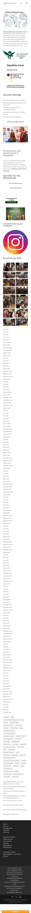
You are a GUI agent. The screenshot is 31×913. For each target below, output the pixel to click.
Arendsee (6, 728)
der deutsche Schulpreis (9, 733)
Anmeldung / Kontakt (9, 852)
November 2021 (7, 460)
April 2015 (6, 649)
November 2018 (7, 544)
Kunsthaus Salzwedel (9, 752)
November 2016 (7, 607)
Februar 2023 (7, 424)
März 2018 (6, 565)
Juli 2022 (5, 439)
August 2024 (6, 379)
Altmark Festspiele (14, 722)
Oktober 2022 (7, 434)
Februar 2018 (7, 568)
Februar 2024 (7, 392)
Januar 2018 (6, 570)
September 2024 (8, 376)
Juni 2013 (5, 707)
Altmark (6, 722)
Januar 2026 (6, 345)
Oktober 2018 (7, 547)
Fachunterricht (7, 841)
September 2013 (8, 699)
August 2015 (6, 641)
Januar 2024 (6, 395)
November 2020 (7, 487)
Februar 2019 (7, 536)
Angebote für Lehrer (9, 725)
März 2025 (6, 366)
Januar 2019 (6, 539)
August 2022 (6, 437)
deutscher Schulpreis (9, 736)
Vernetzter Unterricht (9, 837)
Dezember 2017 (7, 573)
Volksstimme (15, 776)
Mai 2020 (5, 502)
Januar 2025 (6, 368)
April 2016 (6, 620)
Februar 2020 (7, 510)
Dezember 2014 (7, 660)
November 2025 (7, 350)
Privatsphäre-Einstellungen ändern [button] (14, 886)
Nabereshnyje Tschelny (9, 758)
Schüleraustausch (8, 768)
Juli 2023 (5, 410)
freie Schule (18, 739)
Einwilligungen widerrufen (10, 814)
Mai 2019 (5, 528)
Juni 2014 (5, 675)
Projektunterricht (8, 839)
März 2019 (6, 534)
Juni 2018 (5, 557)
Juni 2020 (5, 500)
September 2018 (8, 550)
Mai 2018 (5, 560)
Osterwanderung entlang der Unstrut (15, 32)
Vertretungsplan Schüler (14, 870)
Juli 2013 (5, 704)
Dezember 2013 (7, 691)
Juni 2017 (5, 589)
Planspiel (24, 760)
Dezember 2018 (7, 542)
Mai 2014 (5, 678)
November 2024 (7, 371)
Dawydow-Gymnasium (9, 730)
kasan (5, 749)
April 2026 (6, 337)
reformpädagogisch (8, 763)
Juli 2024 (5, 382)
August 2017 (6, 584)
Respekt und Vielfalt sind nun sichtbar (14, 100)
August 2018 (6, 552)
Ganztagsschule (16, 741)
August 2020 (6, 494)
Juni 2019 (5, 526)
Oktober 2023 (7, 403)
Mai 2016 (5, 618)
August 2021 (6, 468)
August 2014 (6, 670)
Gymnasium (23, 744)
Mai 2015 (5, 647)
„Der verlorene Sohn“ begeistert (12, 117)
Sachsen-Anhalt (7, 766)
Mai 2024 (5, 387)
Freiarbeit (6, 843)
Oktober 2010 (7, 712)
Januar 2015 (6, 657)
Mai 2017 (5, 591)
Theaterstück (7, 776)
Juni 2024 (5, 384)
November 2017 (7, 576)
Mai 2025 (5, 361)
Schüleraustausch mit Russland (11, 771)
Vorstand (5, 856)
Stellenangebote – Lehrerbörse (12, 854)
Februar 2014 (7, 686)
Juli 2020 (5, 497)
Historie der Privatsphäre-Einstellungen (14, 809)
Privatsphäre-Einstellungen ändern (13, 805)
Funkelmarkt (7, 741)
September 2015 (8, 639)
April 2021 (6, 476)
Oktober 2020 (7, 489)
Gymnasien (15, 744)
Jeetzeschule (20, 747)
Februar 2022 (7, 452)
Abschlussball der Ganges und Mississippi (14, 720)
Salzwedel (15, 766)
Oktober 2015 (7, 636)
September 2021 (8, 466)
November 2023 (7, 400)
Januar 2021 (6, 481)
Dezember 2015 (7, 631)
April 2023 (6, 418)
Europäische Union (20, 736)
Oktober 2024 (7, 374)
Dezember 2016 (7, 605)
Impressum (14, 876)
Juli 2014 (5, 673)
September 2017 (8, 581)
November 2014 (7, 662)
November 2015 (7, 633)
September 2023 (8, 405)
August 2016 (6, 612)
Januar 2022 (6, 455)
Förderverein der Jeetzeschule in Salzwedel (12, 153)
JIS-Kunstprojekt (15, 121)
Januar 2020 (6, 513)
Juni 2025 (5, 358)
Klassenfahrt (12, 749)
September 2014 (8, 668)
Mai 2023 (5, 416)
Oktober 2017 (7, 578)
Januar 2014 (6, 689)
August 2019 (6, 523)
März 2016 (6, 623)
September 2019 (8, 521)
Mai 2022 (5, 445)
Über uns (5, 826)
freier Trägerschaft (8, 739)
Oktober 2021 (7, 463)
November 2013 (7, 694)
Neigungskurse (7, 845)
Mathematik (22, 755)
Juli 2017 (5, 586)
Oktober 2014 (7, 665)
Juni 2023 (5, 413)
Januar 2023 (6, 426)
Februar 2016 (7, 626)
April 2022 (6, 447)
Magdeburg (14, 755)
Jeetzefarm (6, 832)
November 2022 (7, 431)
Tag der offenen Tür (18, 774)
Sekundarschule (7, 774)
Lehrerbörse (7, 755)
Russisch (17, 763)
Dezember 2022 (7, 429)
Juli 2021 (5, 471)
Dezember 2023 (7, 397)
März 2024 (6, 389)
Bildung (21, 728)
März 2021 (6, 479)
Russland (24, 763)
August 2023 (6, 408)
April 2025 (6, 363)
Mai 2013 (5, 710)
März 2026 (6, 340)
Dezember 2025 (7, 347)
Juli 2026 (5, 329)
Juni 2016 (5, 615)
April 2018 (6, 563)
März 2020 (6, 508)
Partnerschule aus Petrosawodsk (11, 760)
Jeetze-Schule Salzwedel (9, 747)
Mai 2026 (5, 334)
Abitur (12, 717)
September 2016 (8, 610)
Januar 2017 (6, 602)
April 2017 (6, 594)
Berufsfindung (14, 728)
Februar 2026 (7, 342)
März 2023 (6, 421)
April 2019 (6, 531)
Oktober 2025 (7, 353)
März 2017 (6, 597)
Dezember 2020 (7, 484)
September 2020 (8, 492)
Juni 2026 (5, 332)
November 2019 (7, 515)
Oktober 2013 (7, 696)
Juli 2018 (5, 555)
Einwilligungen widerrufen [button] (14, 892)
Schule (22, 766)
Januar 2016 (6, 628)
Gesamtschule (7, 744)
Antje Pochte (19, 725)
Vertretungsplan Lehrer (15, 868)
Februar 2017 (7, 599)
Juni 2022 (5, 442)
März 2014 (6, 683)
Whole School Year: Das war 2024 (12, 800)
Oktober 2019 (7, 518)
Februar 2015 (7, 655)
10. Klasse (6, 717)
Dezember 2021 (7, 458)
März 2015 (6, 652)
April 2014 (6, 681)
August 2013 (6, 702)
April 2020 (6, 505)
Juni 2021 (5, 473)
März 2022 (6, 450)
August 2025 (6, 355)
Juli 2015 (5, 644)
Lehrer (17, 752)
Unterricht (6, 830)
